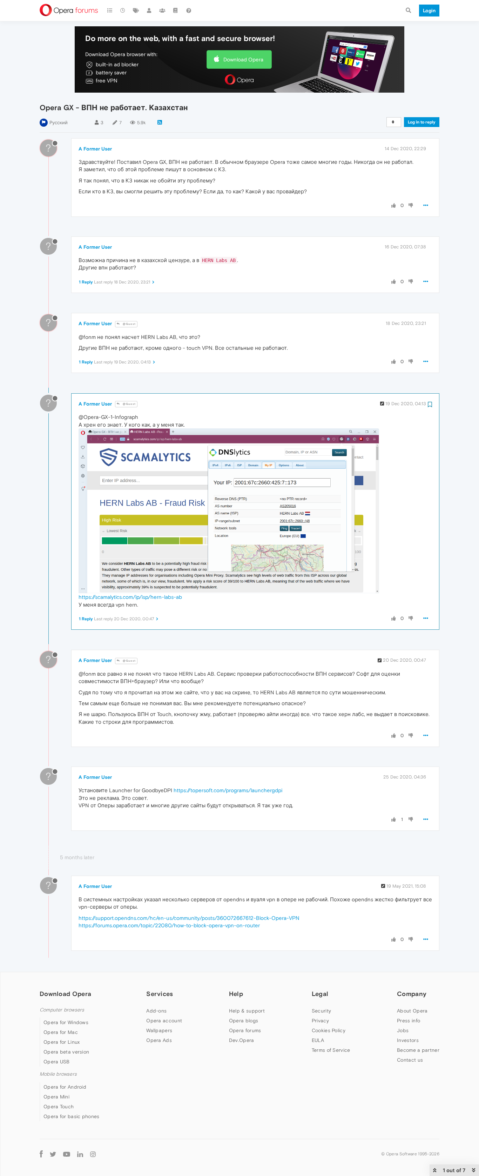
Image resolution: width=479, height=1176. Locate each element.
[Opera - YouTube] (67, 1154)
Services (159, 993)
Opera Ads (159, 1040)
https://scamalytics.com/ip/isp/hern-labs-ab (130, 597)
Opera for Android (64, 1087)
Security (321, 1011)
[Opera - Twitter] (53, 1154)
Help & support (247, 1011)
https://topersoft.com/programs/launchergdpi (228, 790)
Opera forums (245, 1030)
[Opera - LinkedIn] (80, 1154)
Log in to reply (422, 122)
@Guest (129, 324)
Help (236, 993)
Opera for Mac (60, 1032)
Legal (320, 993)
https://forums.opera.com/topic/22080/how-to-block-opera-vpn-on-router (169, 925)
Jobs (403, 1030)
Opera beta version (66, 1052)
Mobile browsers (58, 1074)
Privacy (320, 1020)
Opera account (164, 1020)
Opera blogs (243, 1020)
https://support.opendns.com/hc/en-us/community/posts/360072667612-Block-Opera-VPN (189, 918)
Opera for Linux (61, 1042)
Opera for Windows (65, 1022)
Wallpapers (159, 1030)
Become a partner (418, 1050)
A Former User (95, 149)
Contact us (410, 1060)
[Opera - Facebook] (41, 1154)
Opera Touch (58, 1106)
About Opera (412, 1011)
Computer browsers (62, 1010)
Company (411, 993)
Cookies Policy (328, 1030)
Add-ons (156, 1011)
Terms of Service (331, 1050)
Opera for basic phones (71, 1116)
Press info (408, 1020)
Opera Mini (56, 1097)
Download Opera (243, 59)
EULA (318, 1040)
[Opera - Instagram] (93, 1154)
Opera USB (56, 1061)
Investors (408, 1040)
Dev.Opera (241, 1040)
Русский (58, 122)
